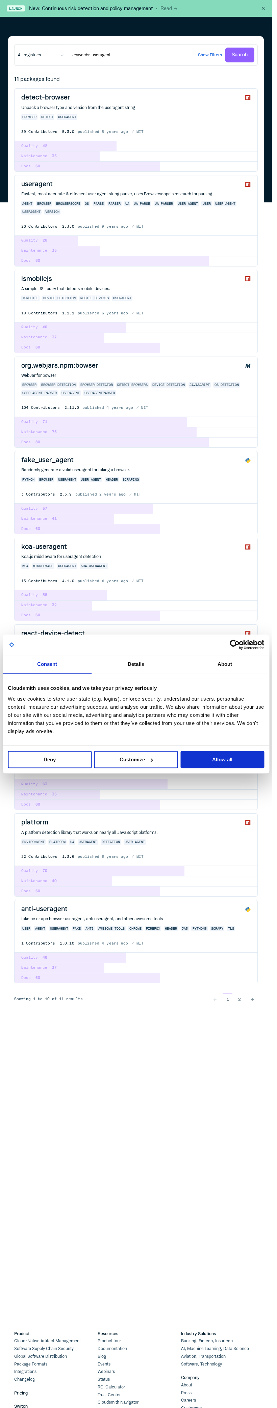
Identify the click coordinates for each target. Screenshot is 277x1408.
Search (240, 55)
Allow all (222, 759)
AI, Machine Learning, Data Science (215, 1348)
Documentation (112, 1348)
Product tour (109, 1341)
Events (104, 1364)
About (186, 1385)
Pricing (21, 1393)
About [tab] (225, 664)
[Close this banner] (263, 8)
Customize (132, 759)
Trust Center (109, 1395)
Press (186, 1393)
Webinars (106, 1371)
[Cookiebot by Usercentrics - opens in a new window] (234, 645)
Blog (102, 1356)
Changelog (24, 1379)
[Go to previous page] (215, 999)
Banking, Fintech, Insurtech (207, 1341)
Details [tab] (136, 664)
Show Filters (210, 54)
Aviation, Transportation (203, 1356)
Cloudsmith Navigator (118, 1402)
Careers (188, 1400)
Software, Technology (201, 1364)
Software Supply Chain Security (44, 1348)
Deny (50, 759)
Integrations (25, 1371)
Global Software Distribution (40, 1356)
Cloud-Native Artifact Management (47, 1341)
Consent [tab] (47, 664)
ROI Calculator (111, 1387)
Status (104, 1379)
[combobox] (41, 55)
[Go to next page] (252, 999)
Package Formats (30, 1364)
